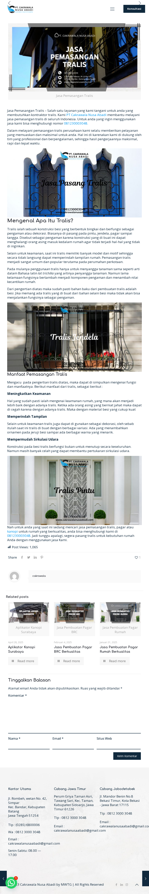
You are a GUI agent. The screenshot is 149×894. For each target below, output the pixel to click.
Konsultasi (134, 8)
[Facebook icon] (116, 884)
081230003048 (18, 535)
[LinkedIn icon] (122, 884)
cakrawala (39, 576)
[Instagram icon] (127, 884)
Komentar (17, 695)
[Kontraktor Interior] (20, 8)
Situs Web (104, 738)
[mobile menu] (112, 8)
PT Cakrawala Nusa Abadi (86, 115)
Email (57, 738)
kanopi (12, 531)
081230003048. (76, 123)
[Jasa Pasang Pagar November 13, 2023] (145, 878)
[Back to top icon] (137, 885)
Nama (14, 738)
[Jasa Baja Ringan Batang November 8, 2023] (3, 878)
